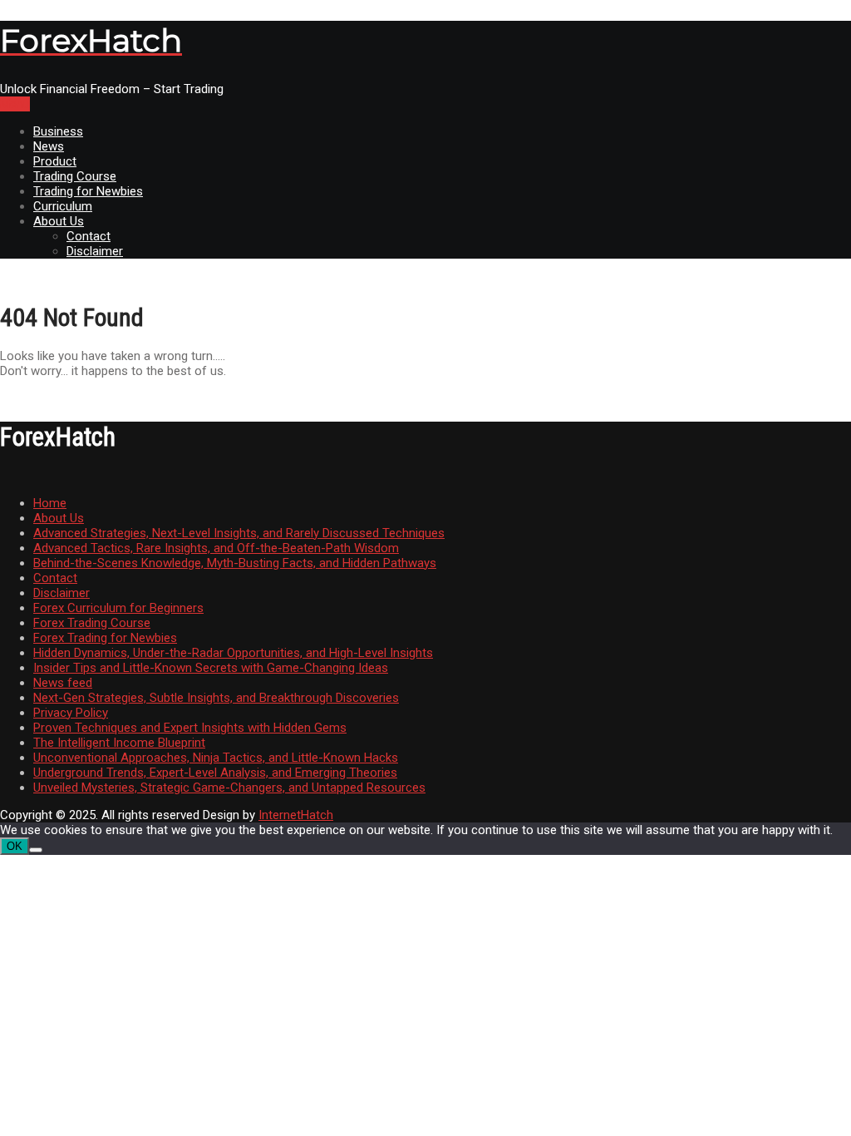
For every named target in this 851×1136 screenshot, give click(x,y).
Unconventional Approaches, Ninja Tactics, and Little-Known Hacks (215, 757)
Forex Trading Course (91, 622)
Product (54, 161)
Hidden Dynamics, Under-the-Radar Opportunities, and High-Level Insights (233, 652)
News (48, 146)
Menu (15, 103)
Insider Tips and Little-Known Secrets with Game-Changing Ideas (210, 667)
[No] (35, 849)
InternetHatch (295, 815)
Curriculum (62, 206)
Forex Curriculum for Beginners (118, 607)
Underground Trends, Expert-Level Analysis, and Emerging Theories (215, 772)
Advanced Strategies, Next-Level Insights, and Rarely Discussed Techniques (239, 533)
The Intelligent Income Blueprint (119, 742)
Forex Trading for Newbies (105, 637)
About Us (58, 221)
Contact (88, 236)
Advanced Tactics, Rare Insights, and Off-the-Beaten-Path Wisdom (216, 548)
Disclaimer (94, 251)
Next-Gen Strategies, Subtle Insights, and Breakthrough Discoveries (216, 697)
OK (14, 846)
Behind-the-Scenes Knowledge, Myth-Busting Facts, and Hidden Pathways (234, 563)
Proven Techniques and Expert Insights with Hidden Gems (190, 727)
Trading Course (74, 176)
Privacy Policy (70, 712)
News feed (62, 682)
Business (58, 131)
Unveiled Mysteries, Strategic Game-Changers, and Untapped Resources (229, 787)
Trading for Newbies (88, 191)
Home (49, 503)
